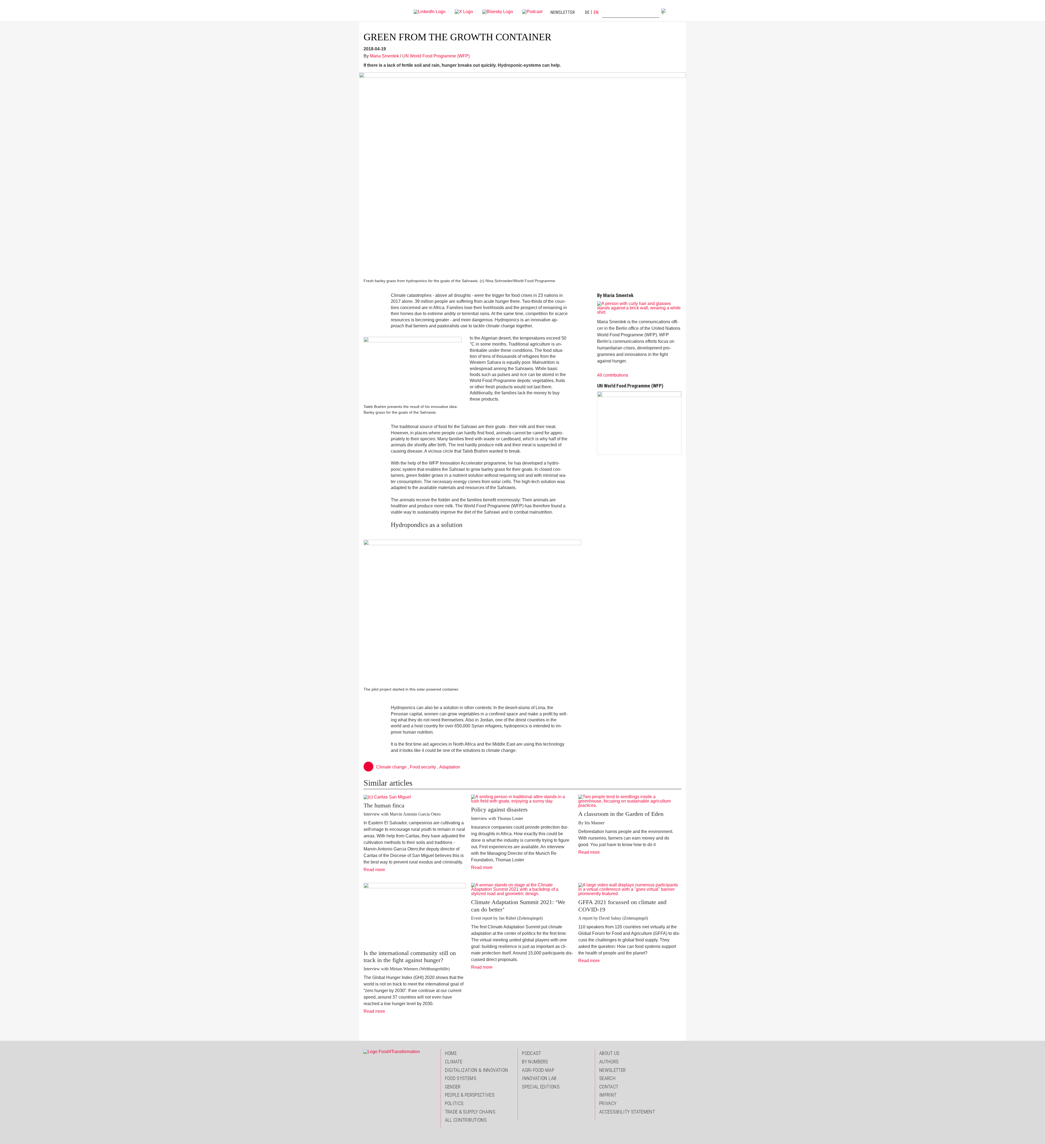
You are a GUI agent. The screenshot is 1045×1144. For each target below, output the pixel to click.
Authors (609, 1061)
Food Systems (460, 1078)
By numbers (535, 1061)
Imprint (608, 1095)
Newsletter (562, 12)
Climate (454, 1061)
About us (609, 1053)
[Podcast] (532, 11)
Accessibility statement (627, 1112)
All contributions (612, 375)
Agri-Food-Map (538, 1070)
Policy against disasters (499, 809)
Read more (377, 869)
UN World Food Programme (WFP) (436, 56)
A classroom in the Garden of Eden (620, 813)
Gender (453, 1087)
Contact (609, 1087)
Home (451, 1053)
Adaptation (449, 767)
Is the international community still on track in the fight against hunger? (410, 956)
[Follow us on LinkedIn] (429, 11)
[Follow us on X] (464, 11)
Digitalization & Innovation (476, 1070)
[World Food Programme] (639, 423)
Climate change (391, 767)
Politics (454, 1103)
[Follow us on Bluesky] (497, 11)
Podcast (531, 1053)
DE (587, 12)
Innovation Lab (539, 1078)
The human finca (384, 805)
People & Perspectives (470, 1095)
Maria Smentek (384, 56)
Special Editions (541, 1087)
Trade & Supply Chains (470, 1112)
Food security (423, 767)
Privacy (608, 1103)
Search (607, 1078)
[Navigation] (676, 11)
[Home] (375, 10)
